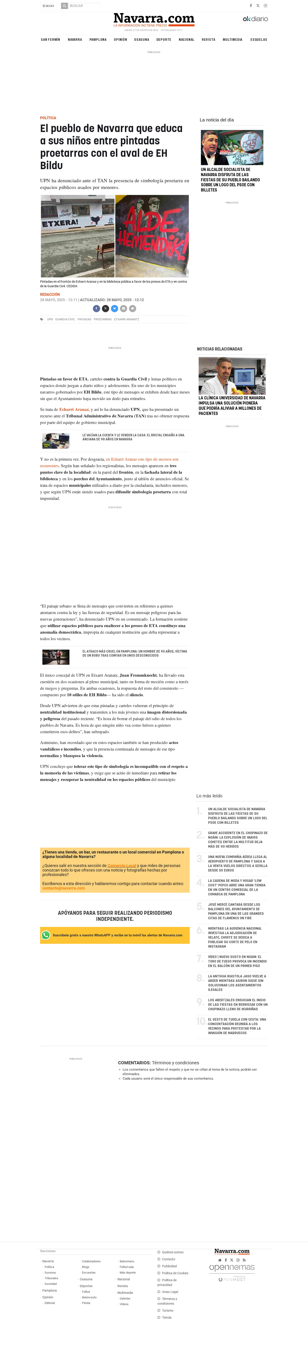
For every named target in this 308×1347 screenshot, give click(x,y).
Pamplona (98, 39)
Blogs (85, 1267)
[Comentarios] (132, 308)
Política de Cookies (175, 1273)
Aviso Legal (170, 1292)
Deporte (164, 39)
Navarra (75, 39)
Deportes (86, 1286)
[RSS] (244, 1260)
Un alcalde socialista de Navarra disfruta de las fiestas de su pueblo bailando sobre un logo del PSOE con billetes (230, 180)
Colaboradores (91, 1261)
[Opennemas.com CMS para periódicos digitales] (232, 1272)
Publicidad (169, 1266)
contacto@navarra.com (63, 888)
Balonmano (127, 1261)
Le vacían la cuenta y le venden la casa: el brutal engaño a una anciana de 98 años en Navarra (133, 437)
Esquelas (259, 39)
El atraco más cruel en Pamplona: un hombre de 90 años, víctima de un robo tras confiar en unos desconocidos (135, 653)
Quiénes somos (173, 1252)
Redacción (50, 294)
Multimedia (232, 39)
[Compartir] (96, 308)
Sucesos (50, 1272)
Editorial (50, 1303)
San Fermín (50, 39)
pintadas (84, 319)
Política (49, 1267)
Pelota (86, 1303)
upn (50, 319)
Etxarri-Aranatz (126, 319)
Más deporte (128, 1272)
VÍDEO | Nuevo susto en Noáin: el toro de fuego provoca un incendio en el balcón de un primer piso (237, 961)
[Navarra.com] (154, 18)
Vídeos (124, 1304)
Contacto (168, 1259)
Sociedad (51, 1284)
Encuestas (89, 1272)
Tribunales (51, 1278)
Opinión (120, 39)
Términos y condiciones (175, 1062)
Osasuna (141, 39)
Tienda (167, 1318)
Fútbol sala (127, 1267)
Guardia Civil (65, 319)
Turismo (167, 1311)
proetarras (103, 319)
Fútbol (86, 1291)
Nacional (187, 39)
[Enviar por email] (123, 308)
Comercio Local (122, 865)
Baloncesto (89, 1297)
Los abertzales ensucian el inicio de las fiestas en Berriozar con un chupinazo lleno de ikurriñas (238, 1005)
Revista (208, 39)
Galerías (125, 1298)
